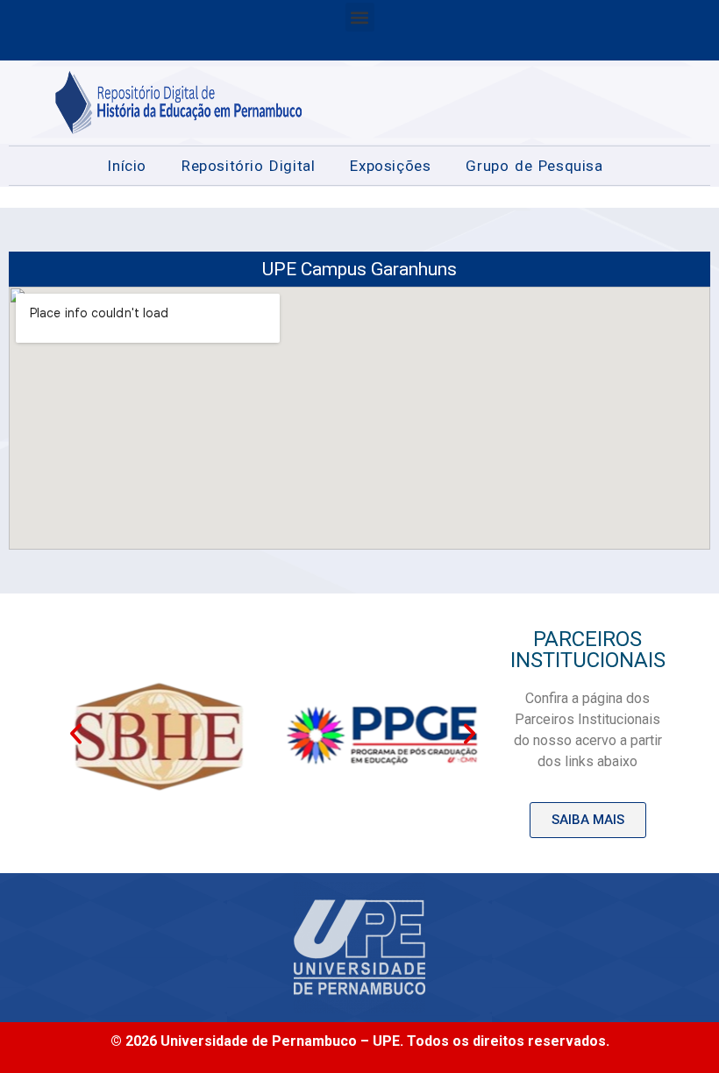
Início (126, 165)
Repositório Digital (248, 165)
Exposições (390, 165)
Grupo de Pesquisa (534, 165)
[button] (359, 17)
